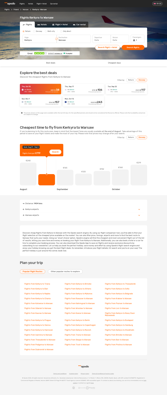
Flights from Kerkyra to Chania (37, 298)
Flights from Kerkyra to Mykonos (78, 294)
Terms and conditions (59, 373)
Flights (22, 4)
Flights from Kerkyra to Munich (78, 330)
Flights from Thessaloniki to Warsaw (39, 340)
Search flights (133, 47)
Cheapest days (114, 63)
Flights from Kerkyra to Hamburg (119, 325)
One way (142, 80)
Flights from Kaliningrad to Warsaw (80, 303)
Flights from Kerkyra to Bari (36, 289)
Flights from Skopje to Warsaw (78, 340)
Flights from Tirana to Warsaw (78, 335)
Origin (27, 38)
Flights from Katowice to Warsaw (38, 303)
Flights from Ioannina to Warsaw (38, 335)
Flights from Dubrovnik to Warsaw (38, 349)
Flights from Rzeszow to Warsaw (79, 298)
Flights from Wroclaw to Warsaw (78, 308)
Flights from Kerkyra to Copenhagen (80, 325)
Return (115, 38)
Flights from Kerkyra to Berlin (77, 320)
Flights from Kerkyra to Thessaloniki (120, 284)
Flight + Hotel (42, 4)
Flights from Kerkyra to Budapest (119, 320)
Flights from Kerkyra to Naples (37, 294)
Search (55, 152)
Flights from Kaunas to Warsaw (37, 313)
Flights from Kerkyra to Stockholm (119, 330)
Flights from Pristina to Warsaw (118, 345)
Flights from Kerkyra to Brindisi (78, 284)
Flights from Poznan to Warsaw (118, 303)
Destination (63, 38)
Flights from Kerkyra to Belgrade (119, 294)
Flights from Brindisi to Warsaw (118, 335)
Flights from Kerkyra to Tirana (37, 284)
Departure (98, 38)
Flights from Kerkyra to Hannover (38, 330)
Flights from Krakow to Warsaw (118, 298)
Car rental (53, 4)
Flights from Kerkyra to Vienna (37, 325)
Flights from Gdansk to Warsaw (37, 308)
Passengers (137, 37)
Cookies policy (73, 373)
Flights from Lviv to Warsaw (117, 308)
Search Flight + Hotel (107, 47)
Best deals (50, 63)
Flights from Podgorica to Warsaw (38, 345)
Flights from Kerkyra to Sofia (117, 289)
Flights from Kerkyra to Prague (37, 320)
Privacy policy (85, 373)
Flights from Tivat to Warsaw (77, 345)
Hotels (30, 4)
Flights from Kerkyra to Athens (78, 289)
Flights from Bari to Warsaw (117, 340)
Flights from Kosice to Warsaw (78, 313)
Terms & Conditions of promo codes (103, 373)
